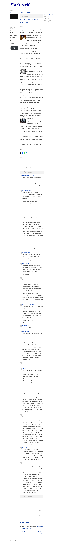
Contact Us (28, 12)
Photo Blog (13, 15)
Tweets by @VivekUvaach (49, 14)
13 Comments (39, 25)
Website (41, 515)
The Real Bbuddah (38, 159)
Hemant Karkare (31, 166)
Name (40, 510)
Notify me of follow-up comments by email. (29, 518)
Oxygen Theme (18, 540)
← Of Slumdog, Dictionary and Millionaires (23, 533)
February (34, 14)
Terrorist (34, 167)
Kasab (36, 166)
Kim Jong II (24, 167)
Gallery (13, 17)
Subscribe (14, 48)
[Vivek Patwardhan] (20, 4)
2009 (29, 14)
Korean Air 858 (29, 167)
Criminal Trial (24, 166)
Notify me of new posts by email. (27, 520)
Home (12, 12)
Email (40, 513)
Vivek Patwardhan (23, 25)
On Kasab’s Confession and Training (22, 160)
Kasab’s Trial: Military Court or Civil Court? (30, 160)
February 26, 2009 (31, 25)
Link (41, 29)
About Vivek (19, 12)
